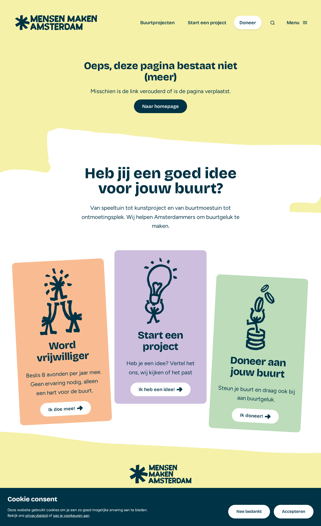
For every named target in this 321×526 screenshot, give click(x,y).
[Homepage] (160, 474)
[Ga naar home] (56, 22)
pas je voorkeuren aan (71, 515)
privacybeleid (36, 515)
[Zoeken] (272, 22)
